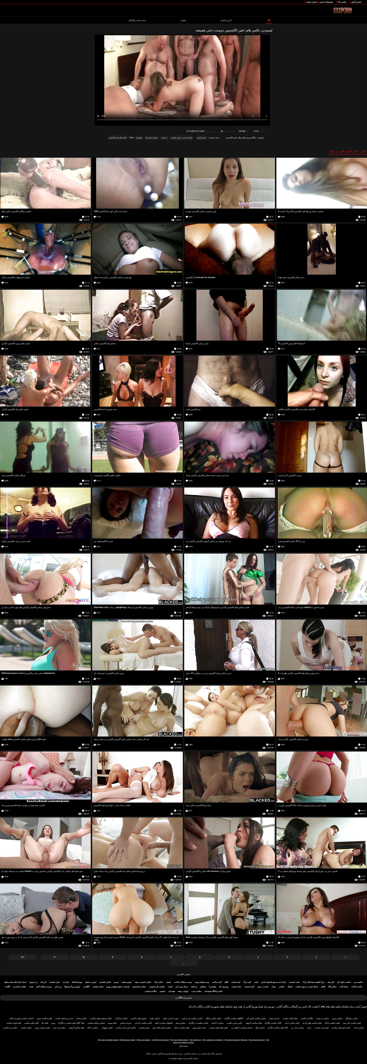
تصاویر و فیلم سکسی (96, 1023)
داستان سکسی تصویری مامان (21, 1018)
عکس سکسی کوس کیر (256, 1018)
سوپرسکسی (144, 1027)
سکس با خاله (92, 1027)
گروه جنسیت (249, 986)
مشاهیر (203, 986)
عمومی (162, 991)
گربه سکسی (217, 982)
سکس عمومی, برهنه (143, 982)
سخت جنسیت (294, 982)
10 (83, 957)
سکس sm (332, 986)
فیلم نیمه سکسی (321, 1027)
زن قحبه (164, 138)
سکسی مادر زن (297, 1027)
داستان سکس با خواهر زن (242, 1027)
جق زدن (66, 982)
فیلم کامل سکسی (290, 1018)
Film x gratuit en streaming (212, 1040)
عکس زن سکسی (10, 1027)
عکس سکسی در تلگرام (198, 1023)
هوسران (139, 138)
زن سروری (33, 982)
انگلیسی (86, 986)
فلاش (323, 986)
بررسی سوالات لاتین (44, 986)
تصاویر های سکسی (139, 1018)
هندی (31, 986)
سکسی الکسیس (184, 974)
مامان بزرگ (158, 982)
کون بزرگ (247, 982)
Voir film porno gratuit (160, 1040)
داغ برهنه (331, 982)
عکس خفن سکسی (234, 1023)
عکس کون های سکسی (341, 1027)
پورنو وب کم (224, 986)
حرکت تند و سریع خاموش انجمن (273, 982)
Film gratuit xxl (195, 1040)
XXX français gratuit (127, 1040)
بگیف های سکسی (31, 1023)
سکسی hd (342, 2)
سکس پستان (81, 1018)
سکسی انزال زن (19, 986)
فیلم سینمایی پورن (42, 1027)
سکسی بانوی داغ (152, 138)
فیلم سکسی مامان (182, 1027)
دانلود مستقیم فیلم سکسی (101, 1018)
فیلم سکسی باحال (332, 1023)
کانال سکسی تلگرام (273, 1023)
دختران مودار (274, 1018)
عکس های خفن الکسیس (118, 138)
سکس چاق (260, 1027)
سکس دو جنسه (322, 1018)
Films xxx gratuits (144, 1040)
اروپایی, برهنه (183, 991)
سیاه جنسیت (236, 986)
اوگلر (226, 982)
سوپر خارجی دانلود (171, 1018)
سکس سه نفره (59, 1027)
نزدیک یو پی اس (181, 986)
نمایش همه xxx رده (183, 998)
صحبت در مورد (263, 986)
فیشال (289, 986)
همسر (168, 982)
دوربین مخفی (127, 982)
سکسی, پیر (358, 982)
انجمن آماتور (356, 2)
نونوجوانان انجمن (326, 2)
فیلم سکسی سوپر (44, 1018)
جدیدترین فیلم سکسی (64, 1018)
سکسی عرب (196, 991)
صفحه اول (183, 1046)
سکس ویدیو (181, 1023)
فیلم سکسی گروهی (253, 1023)
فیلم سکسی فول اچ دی (312, 1023)
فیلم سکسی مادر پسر (352, 1023)
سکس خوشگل (351, 1018)
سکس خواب (154, 1018)
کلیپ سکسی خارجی (143, 1023)
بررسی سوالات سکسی (183, 982)
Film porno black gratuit (179, 1040)
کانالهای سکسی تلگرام (234, 1018)
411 (22, 957)
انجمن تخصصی (105, 982)
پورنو (53, 1023)
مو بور (116, 982)
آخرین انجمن (226, 20)
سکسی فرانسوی (139, 986)
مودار (274, 986)
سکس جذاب (358, 1027)
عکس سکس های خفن (161, 1027)
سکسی (282, 986)
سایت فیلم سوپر (199, 1027)
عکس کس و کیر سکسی (126, 1027)
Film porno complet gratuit (108, 1040)
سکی (309, 1027)
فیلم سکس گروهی (76, 1027)
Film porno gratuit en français (236, 1040)
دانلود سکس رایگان (213, 1018)
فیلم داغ (45, 1023)
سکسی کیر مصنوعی (157, 986)
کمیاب (170, 986)
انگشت (7, 986)
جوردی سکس (126, 1023)
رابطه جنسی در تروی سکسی (181, 138)
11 (54, 957)
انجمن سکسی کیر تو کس (192, 1018)
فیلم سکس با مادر (291, 1023)
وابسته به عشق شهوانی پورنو (118, 986)
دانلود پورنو (112, 1023)
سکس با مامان (217, 1023)
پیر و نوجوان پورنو (202, 982)
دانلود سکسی (26, 1027)
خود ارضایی (235, 982)
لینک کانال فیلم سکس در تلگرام (71, 1023)
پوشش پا (212, 986)
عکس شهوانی (107, 1027)
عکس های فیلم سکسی (218, 1027)
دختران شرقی (311, 2)
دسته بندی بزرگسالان (137, 20)
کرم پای (43, 982)
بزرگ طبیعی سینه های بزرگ (314, 982)
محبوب (183, 20)
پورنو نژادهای (77, 982)
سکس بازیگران (121, 1018)
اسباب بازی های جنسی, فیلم (15, 982)
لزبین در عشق (90, 982)
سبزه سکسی (54, 982)
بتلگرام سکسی (306, 1018)
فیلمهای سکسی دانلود (164, 1023)
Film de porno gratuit (257, 1040)
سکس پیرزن (337, 1018)
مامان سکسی (98, 986)
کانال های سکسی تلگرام (278, 1027)
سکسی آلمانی (356, 986)
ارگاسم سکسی (151, 991)
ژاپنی (256, 982)
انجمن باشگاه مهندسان (213, 991)
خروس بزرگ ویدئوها (72, 986)
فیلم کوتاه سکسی (13, 1023)
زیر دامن (58, 986)
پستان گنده (343, 986)
